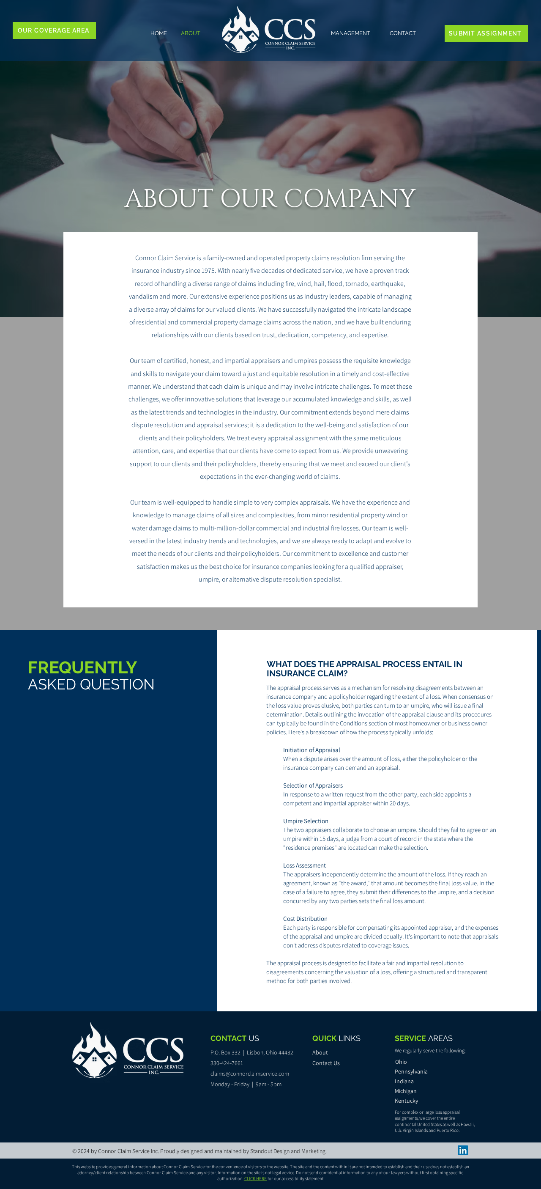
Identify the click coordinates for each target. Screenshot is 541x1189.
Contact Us (326, 1063)
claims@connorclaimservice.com (249, 1073)
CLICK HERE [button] (255, 1178)
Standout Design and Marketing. (288, 1151)
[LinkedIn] (463, 1150)
